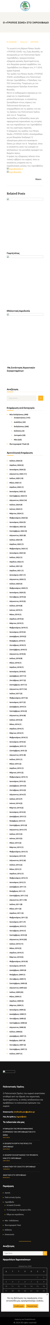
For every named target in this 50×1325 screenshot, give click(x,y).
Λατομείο (18, 435)
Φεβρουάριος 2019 (17, 628)
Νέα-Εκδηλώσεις (16, 415)
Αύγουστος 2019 (16, 601)
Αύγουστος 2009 (16, 988)
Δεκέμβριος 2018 (16, 636)
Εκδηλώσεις (23, 42)
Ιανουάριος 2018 (16, 672)
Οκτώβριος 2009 (16, 979)
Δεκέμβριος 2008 (16, 1014)
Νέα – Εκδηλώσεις (12, 1221)
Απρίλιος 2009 (15, 1001)
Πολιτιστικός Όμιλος (13, 1197)
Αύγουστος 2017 (16, 689)
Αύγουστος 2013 (16, 830)
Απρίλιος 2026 (15, 465)
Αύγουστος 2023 (16, 535)
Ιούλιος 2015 (14, 759)
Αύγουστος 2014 (16, 795)
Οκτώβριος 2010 (16, 931)
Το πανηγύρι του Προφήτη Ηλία (19, 1210)
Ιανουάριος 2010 (16, 966)
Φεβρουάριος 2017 (17, 698)
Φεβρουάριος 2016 (17, 737)
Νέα (15, 440)
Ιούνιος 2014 (14, 803)
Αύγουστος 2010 (16, 939)
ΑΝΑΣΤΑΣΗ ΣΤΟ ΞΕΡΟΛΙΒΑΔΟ (14, 1175)
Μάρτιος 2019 (15, 623)
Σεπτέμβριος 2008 (16, 1023)
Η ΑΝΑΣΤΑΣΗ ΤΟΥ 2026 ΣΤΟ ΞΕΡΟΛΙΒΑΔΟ (19, 1167)
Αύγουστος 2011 (16, 900)
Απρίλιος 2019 (15, 619)
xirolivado (13, 42)
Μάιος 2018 (14, 663)
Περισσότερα (32, 1306)
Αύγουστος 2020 (16, 579)
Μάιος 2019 (14, 614)
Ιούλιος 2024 (14, 505)
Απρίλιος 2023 (15, 544)
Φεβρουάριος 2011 (17, 918)
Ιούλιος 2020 (14, 584)
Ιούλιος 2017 (14, 694)
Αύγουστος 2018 (16, 654)
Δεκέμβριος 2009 (16, 970)
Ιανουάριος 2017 (16, 702)
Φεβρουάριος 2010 (17, 961)
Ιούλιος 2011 (14, 904)
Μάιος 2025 (14, 483)
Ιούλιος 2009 (14, 992)
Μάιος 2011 (14, 909)
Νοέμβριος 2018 (16, 641)
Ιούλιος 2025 (14, 478)
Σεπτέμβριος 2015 (16, 751)
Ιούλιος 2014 (14, 799)
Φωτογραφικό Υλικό (17, 444)
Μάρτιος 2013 (15, 847)
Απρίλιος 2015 (15, 768)
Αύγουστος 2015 (16, 755)
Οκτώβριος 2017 (16, 680)
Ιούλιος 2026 (14, 461)
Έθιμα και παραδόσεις (15, 1214)
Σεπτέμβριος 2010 (16, 935)
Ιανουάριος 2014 (16, 812)
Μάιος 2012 (14, 869)
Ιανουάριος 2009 (16, 1010)
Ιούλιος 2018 (14, 658)
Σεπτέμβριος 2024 (16, 496)
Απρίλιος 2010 (15, 953)
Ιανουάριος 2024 (16, 522)
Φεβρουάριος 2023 (17, 549)
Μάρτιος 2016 (15, 733)
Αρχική (7, 1193)
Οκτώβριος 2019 (16, 597)
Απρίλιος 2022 (15, 562)
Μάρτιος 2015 (15, 773)
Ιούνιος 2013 (14, 838)
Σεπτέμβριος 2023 (16, 531)
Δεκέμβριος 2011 (16, 887)
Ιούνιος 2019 (14, 610)
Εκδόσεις (18, 431)
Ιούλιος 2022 (14, 557)
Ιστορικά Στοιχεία (14, 1205)
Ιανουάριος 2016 (16, 742)
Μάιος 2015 (14, 764)
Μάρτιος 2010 (15, 957)
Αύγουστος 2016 (16, 715)
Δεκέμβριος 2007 (16, 1036)
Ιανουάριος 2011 (16, 922)
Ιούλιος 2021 (14, 566)
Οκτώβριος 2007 (16, 1045)
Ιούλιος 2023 (14, 540)
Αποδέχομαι (19, 1306)
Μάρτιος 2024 (15, 513)
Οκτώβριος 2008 (16, 1019)
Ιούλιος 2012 (14, 865)
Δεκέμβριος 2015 (16, 746)
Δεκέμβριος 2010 (16, 926)
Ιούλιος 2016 (14, 720)
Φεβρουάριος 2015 (17, 777)
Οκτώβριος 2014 (16, 790)
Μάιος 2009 (14, 997)
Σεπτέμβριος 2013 (16, 825)
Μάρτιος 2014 (15, 808)
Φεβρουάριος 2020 (17, 588)
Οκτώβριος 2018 (16, 645)
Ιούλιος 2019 (14, 606)
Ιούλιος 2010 (14, 944)
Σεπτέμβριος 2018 (16, 650)
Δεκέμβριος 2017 (16, 676)
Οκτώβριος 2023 (16, 527)
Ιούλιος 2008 (14, 1032)
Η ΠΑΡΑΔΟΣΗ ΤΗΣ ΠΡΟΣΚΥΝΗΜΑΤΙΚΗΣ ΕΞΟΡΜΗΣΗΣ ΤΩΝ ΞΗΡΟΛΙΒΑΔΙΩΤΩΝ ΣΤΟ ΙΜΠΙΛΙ (19, 1132)
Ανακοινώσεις (20, 418)
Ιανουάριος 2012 (16, 882)
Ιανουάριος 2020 (16, 593)
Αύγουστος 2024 (16, 500)
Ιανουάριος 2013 (16, 856)
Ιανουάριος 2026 (16, 470)
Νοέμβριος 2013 (16, 821)
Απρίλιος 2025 (15, 487)
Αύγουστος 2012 (16, 860)
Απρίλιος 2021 (15, 571)
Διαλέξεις (18, 422)
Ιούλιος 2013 (14, 834)
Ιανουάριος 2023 (16, 553)
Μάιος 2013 (14, 843)
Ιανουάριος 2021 (16, 575)
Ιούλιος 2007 (14, 1054)
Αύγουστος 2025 (16, 474)
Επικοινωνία (9, 1234)
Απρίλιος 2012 (15, 874)
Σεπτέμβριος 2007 (16, 1049)
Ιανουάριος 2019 (16, 632)
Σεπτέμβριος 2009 (16, 983)
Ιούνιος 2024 (14, 509)
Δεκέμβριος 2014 (16, 786)
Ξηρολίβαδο (21, 1117)
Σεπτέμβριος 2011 (16, 896)
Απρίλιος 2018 (15, 667)
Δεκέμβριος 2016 (16, 707)
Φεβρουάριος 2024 (17, 518)
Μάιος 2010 (14, 948)
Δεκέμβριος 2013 (16, 816)
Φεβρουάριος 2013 (17, 852)
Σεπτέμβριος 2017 (16, 685)
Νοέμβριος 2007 (16, 1040)
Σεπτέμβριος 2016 (16, 711)
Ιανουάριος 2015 (16, 781)
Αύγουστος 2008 (16, 1027)
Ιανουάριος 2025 (16, 491)
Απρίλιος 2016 (15, 729)
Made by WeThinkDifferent (25, 1319)
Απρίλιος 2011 (15, 913)
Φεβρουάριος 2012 (17, 878)
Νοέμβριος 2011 (16, 891)
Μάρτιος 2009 (15, 1005)
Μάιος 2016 (14, 724)
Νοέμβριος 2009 (16, 975)
